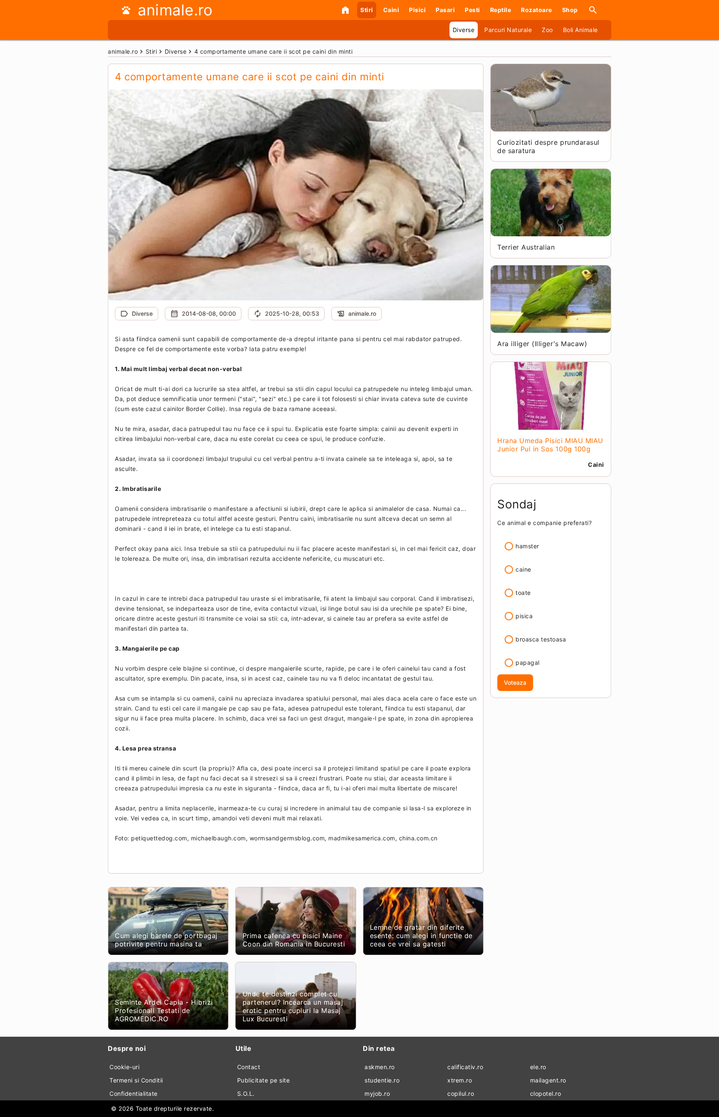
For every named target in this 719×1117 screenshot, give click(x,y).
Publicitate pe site (263, 1080)
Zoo (547, 29)
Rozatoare (536, 9)
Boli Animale (580, 29)
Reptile (500, 9)
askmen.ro (379, 1066)
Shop (570, 9)
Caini (391, 9)
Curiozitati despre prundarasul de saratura (548, 146)
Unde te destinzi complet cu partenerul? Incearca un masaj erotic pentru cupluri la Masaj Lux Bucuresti (293, 1006)
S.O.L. (246, 1093)
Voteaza (515, 682)
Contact (248, 1066)
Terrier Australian (526, 247)
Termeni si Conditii (136, 1080)
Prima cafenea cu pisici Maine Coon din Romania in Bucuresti (294, 939)
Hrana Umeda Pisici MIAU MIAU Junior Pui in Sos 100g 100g (550, 444)
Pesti (472, 9)
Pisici (417, 9)
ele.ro (538, 1066)
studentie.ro (381, 1080)
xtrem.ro (459, 1080)
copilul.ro (460, 1093)
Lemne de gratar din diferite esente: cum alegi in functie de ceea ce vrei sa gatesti (421, 935)
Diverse (464, 29)
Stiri (366, 9)
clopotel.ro (545, 1093)
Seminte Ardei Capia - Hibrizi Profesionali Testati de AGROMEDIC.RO (164, 1010)
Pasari (445, 9)
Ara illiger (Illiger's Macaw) (542, 343)
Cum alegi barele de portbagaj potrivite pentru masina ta (166, 939)
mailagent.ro (548, 1080)
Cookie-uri (124, 1066)
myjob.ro (377, 1093)
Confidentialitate (133, 1093)
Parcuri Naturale (508, 29)
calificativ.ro (465, 1066)
